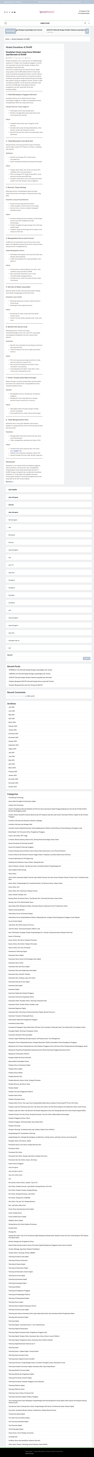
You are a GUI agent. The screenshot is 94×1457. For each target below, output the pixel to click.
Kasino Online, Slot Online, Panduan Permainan (23, 944)
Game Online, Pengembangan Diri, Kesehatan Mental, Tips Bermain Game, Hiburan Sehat (35, 883)
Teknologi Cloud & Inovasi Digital (19, 1309)
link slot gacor (13, 520)
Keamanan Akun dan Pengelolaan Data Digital (22, 970)
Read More (9, 482)
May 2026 (11, 715)
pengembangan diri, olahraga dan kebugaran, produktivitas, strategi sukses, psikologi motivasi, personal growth (43, 1137)
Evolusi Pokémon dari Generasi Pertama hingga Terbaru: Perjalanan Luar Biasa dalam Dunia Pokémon (40, 855)
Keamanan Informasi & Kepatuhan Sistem (21, 997)
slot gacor (12, 580)
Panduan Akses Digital (15, 1069)
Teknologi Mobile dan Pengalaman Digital (21, 1374)
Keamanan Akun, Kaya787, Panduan (19, 974)
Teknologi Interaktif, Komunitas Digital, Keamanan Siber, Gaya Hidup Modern (32, 1366)
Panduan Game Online (15, 1095)
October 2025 (13, 741)
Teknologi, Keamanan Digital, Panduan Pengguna (23, 1397)
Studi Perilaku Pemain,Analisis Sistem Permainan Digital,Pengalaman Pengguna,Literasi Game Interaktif (40, 1245)
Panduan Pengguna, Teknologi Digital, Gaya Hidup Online (26, 1122)
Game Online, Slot (14, 887)
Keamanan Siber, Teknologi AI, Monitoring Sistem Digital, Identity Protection (32, 1012)
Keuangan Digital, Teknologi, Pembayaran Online (23, 1031)
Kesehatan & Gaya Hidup (16, 1023)
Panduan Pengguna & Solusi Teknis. (19, 1118)
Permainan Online (14, 1148)
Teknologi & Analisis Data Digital (19, 1257)
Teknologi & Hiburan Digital (17, 1264)
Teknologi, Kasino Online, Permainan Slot (21, 1393)
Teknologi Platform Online (17, 1389)
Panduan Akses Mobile (16, 1073)
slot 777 (11, 565)
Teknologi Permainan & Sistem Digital (20, 1378)
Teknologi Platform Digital (17, 1385)
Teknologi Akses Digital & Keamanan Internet (22, 1306)
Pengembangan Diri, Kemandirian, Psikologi (22, 1133)
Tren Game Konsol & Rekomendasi (19, 1418)
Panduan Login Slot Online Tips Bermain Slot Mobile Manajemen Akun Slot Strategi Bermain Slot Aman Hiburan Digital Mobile (47, 1110)
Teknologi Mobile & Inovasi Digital (19, 1370)
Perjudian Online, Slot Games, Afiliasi (20, 1141)
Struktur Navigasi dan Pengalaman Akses (21, 1241)
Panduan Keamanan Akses (17, 1099)
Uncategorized (13, 1437)
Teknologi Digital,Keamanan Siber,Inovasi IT (22, 1344)
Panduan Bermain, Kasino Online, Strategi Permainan (25, 1080)
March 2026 (12, 722)
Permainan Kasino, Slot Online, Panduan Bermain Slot (25, 1145)
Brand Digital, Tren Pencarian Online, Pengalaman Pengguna (27, 832)
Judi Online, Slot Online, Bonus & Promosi (21, 925)
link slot (11, 542)
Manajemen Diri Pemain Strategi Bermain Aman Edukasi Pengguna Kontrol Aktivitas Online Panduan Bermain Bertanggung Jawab (48, 1046)
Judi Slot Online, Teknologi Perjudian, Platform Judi (24, 929)
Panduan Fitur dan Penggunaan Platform (21, 1091)
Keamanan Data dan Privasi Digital (19, 982)
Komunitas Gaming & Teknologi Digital (20, 1035)
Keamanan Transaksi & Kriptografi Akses (21, 1016)
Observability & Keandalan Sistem (19, 1061)
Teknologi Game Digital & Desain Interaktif (22, 1359)
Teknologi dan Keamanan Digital (18, 1317)
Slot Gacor (12, 535)
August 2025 (12, 749)
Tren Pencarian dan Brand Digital (18, 1421)
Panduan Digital (13, 1088)
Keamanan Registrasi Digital (17, 1008)
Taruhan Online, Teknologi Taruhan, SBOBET (22, 1253)
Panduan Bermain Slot (15, 1076)
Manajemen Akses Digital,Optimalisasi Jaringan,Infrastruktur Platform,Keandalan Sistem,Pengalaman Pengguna (43, 1042)
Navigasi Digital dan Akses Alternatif (20, 1057)
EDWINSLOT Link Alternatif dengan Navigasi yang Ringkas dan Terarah (30, 670)
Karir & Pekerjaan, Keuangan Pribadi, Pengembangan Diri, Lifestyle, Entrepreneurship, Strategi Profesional (40, 932)
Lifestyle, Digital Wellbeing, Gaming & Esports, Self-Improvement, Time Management (34, 1038)
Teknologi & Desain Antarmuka (18, 1260)
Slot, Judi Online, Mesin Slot (17, 1205)
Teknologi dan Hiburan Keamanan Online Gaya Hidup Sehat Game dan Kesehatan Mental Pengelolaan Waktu (42, 1313)
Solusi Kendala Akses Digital (17, 1217)
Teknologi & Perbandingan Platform (19, 1294)
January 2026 (13, 730)
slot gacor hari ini (14, 640)
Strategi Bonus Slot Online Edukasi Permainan (23, 1224)
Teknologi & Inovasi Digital (17, 1275)
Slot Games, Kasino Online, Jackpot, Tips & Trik (23, 1182)
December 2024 (13, 779)
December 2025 (13, 733)
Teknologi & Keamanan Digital (18, 1279)
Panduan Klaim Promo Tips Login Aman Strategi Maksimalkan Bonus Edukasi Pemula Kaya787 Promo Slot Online (43, 1103)
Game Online (12, 874)
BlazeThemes (30, 1453)
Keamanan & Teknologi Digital (18, 951)
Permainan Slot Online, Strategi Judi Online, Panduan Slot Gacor (28, 1156)
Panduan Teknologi (14, 1126)
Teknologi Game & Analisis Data (18, 1355)
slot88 (16, 451)
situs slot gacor (13, 550)
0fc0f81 (9, 58)
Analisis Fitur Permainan (16, 805)
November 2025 (13, 737)
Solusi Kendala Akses (15, 1213)
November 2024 (13, 783)
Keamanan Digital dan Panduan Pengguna (21, 993)
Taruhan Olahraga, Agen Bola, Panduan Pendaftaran (24, 1249)
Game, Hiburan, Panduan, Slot (18, 894)
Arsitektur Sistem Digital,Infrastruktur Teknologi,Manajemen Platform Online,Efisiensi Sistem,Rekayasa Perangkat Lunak (45, 828)
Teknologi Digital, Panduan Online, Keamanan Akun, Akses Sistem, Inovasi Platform (34, 1336)
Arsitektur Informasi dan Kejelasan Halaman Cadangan (25, 820)
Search (9, 655)
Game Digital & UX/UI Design (17, 870)
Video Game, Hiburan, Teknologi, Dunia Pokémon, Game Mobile (28, 1444)
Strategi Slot (12, 1232)
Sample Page (44, 23)
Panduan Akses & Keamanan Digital (19, 1065)
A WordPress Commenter (17, 696)
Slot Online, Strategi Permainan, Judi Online (22, 1194)
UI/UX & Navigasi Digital (16, 1429)
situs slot (11, 573)
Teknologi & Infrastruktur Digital (18, 1268)
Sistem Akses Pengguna (16, 1163)
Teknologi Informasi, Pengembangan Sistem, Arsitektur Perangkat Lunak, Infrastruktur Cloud (37, 1363)
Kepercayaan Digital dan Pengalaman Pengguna (23, 1020)
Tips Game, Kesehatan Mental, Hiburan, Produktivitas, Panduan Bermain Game (32, 1410)
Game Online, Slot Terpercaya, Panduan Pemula (23, 891)
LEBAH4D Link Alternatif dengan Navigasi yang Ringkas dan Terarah (29, 674)
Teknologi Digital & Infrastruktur (18, 1328)
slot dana (11, 595)
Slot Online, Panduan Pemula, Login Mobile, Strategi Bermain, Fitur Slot (30, 1186)
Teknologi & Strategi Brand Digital (19, 1298)
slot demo (12, 603)
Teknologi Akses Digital (16, 1302)
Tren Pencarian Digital (15, 1425)
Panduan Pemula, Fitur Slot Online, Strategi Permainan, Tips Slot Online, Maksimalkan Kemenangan (39, 1114)
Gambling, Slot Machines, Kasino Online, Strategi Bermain (26, 862)
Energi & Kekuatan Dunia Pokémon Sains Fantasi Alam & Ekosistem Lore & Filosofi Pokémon (37, 851)
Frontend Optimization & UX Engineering (21, 858)
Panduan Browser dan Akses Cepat (19, 1084)
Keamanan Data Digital (15, 985)
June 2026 (12, 711)
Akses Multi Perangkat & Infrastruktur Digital (22, 801)
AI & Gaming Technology (16, 797)
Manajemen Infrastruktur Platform (19, 1054)
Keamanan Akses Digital (16, 955)
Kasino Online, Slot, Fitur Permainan (19, 948)
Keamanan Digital (14, 989)
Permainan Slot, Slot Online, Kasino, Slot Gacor (23, 1160)
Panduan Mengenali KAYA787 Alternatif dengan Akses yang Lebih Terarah (58, 2)
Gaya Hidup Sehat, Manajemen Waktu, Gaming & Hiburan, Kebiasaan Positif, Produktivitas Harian (38, 906)
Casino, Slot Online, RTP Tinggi (18, 836)
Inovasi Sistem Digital (15, 921)
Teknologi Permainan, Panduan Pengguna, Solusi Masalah (26, 1381)
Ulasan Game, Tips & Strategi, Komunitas (21, 1433)
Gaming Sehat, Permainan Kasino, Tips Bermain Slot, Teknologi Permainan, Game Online (35, 898)
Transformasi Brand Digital (17, 1414)
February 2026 (13, 726)
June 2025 (12, 756)
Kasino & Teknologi (14, 936)
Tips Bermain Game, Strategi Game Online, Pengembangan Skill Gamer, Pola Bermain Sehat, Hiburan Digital (41, 1406)
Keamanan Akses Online (16, 963)
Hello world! (30, 696)
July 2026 (11, 707)
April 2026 (12, 718)
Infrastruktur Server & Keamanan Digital (21, 913)
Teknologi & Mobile (14, 1287)
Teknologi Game (14, 1347)
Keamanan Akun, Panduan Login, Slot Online (22, 978)
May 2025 (11, 760)
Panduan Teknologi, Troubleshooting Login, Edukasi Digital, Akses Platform (32, 1129)
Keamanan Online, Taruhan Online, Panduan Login (24, 1004)
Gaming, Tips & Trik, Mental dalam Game (21, 902)
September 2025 (13, 745)
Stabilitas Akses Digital (16, 1220)
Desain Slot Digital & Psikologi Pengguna (21, 847)
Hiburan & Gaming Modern (17, 910)
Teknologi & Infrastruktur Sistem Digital (21, 1272)
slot (10, 527)
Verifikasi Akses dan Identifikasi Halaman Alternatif (24, 1440)
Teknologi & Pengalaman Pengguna (19, 1291)
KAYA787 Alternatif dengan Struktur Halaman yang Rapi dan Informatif (48, 30)
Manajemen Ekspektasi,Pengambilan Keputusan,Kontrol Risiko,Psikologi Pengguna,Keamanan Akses (39, 1050)
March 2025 (12, 768)
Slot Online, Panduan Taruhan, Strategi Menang (23, 1190)
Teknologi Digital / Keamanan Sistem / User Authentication (27, 1325)
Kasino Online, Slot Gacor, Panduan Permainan (23, 940)
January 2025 (13, 775)
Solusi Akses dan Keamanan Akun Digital (21, 1209)
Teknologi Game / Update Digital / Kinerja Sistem (24, 1351)
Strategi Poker (13, 1228)
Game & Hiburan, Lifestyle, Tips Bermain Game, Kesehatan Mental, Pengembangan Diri (35, 866)
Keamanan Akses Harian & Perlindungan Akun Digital (25, 959)
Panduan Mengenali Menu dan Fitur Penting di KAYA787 (26, 685)
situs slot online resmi (15, 1175)
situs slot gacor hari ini (16, 1171)
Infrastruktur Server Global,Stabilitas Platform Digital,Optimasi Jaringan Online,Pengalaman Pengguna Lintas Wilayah (44, 917)
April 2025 (12, 764)
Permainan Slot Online (15, 1152)
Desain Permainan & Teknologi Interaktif (21, 843)
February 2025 (13, 771)
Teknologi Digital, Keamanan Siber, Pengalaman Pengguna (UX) (28, 1332)
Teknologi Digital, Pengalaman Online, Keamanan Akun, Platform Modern (31, 1340)
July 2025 (11, 752)
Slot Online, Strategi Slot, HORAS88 (19, 1198)
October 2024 (13, 787)
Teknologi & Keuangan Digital (17, 1283)
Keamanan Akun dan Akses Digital (19, 966)
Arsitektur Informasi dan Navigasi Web (20, 824)
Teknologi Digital (14, 1321)
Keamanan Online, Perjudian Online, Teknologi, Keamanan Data (28, 1001)
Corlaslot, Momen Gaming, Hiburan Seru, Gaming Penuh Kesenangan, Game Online (34, 839)
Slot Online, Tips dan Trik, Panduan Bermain (22, 1201)
